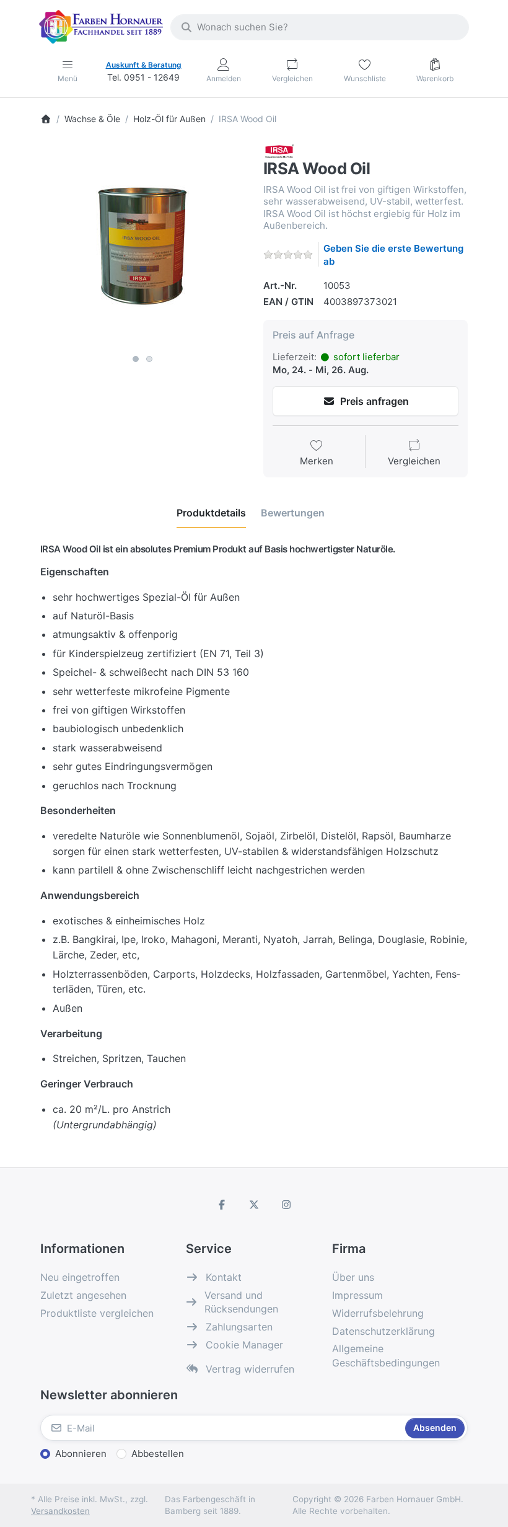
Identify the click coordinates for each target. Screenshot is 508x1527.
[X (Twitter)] (254, 1204)
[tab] (211, 512)
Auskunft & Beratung (144, 64)
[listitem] (142, 246)
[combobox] (319, 27)
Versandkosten (60, 1511)
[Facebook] (222, 1204)
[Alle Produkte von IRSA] (279, 150)
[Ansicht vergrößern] (142, 246)
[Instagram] (286, 1204)
